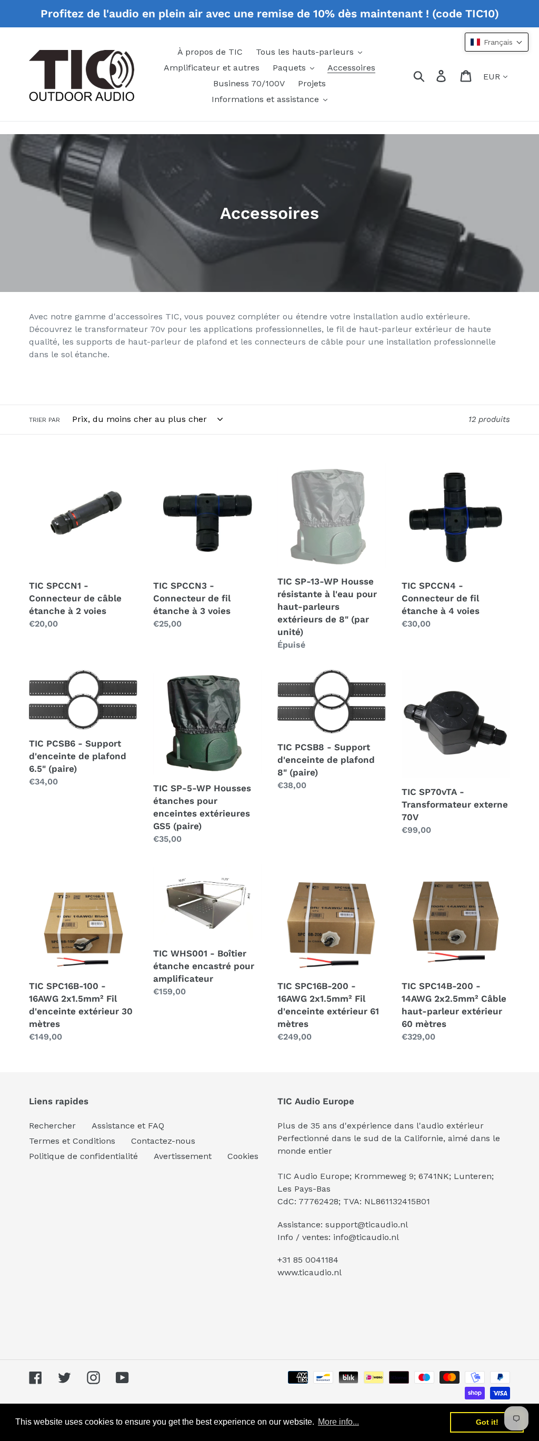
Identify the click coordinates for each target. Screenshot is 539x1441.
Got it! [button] (487, 1422)
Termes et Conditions (72, 1141)
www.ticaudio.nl (309, 1272)
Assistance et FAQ (128, 1126)
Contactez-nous (163, 1141)
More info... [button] (338, 1421)
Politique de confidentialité (83, 1156)
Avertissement (183, 1156)
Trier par (44, 420)
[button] (496, 42)
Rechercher (52, 1126)
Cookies (242, 1156)
